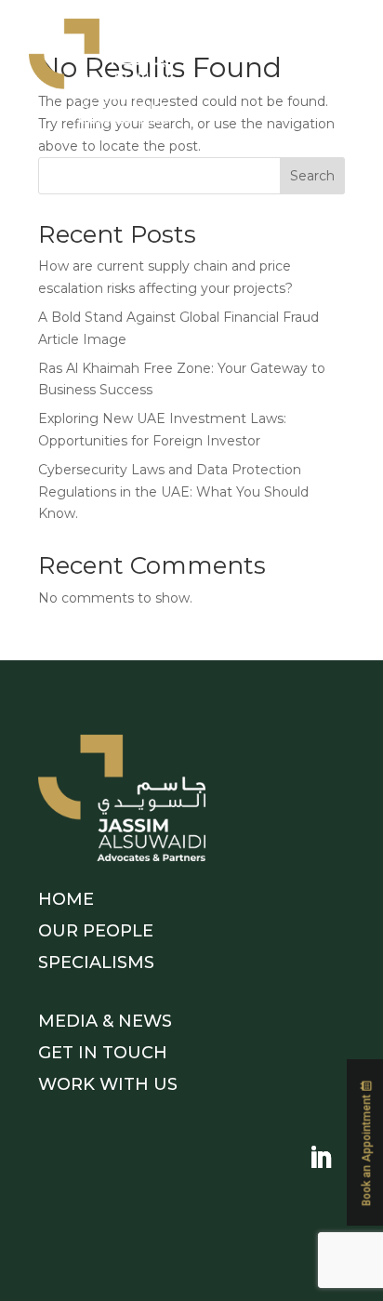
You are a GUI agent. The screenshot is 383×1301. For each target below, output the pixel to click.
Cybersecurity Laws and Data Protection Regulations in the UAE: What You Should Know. (173, 492)
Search (312, 175)
